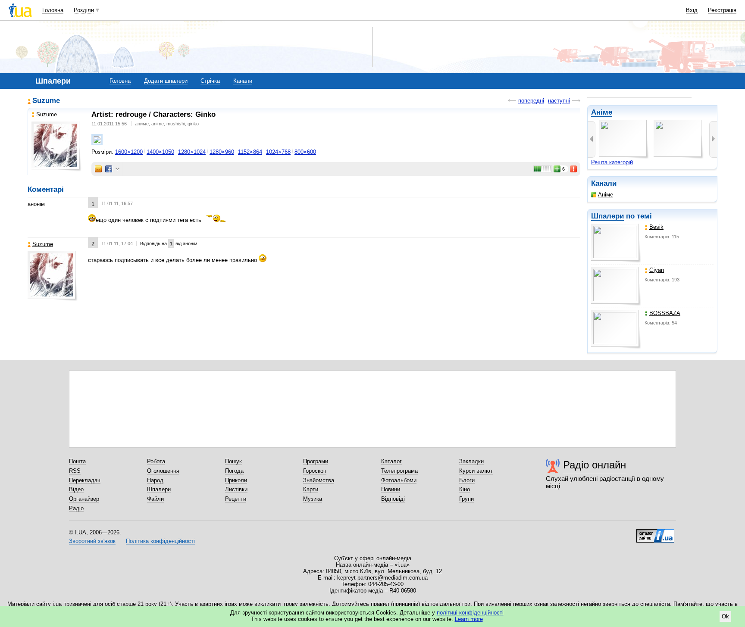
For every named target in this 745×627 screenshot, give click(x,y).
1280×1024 (192, 152)
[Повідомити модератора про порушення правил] (574, 168)
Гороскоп (314, 471)
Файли (155, 499)
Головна (52, 10)
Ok (725, 616)
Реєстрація (722, 10)
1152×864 (250, 152)
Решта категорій (612, 162)
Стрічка (210, 81)
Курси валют (476, 471)
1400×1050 (160, 152)
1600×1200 (129, 152)
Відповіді (393, 499)
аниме (142, 123)
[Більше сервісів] (117, 169)
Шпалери (607, 216)
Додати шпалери (166, 81)
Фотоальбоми (398, 480)
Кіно (464, 489)
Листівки (236, 489)
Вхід (692, 10)
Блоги (467, 480)
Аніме (601, 112)
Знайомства (318, 480)
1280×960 (222, 152)
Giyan (656, 270)
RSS (75, 471)
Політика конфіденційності (160, 541)
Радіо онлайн (594, 465)
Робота (156, 461)
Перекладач (84, 480)
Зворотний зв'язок (92, 541)
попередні (531, 100)
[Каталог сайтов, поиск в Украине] (655, 532)
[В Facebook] (108, 168)
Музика (312, 499)
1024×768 (278, 152)
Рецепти (235, 499)
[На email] (98, 168)
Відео (76, 489)
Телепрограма (399, 471)
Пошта (77, 461)
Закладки (471, 461)
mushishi (175, 123)
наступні (559, 100)
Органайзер (84, 499)
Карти (310, 489)
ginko (193, 123)
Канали (242, 81)
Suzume (46, 101)
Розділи (84, 10)
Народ (155, 480)
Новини (390, 489)
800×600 (305, 152)
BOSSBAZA (664, 313)
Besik (656, 227)
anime (157, 123)
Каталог (391, 461)
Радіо (76, 508)
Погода (234, 471)
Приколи (236, 480)
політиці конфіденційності (470, 612)
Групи (466, 499)
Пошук (233, 461)
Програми (315, 461)
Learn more (469, 619)
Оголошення (163, 471)
